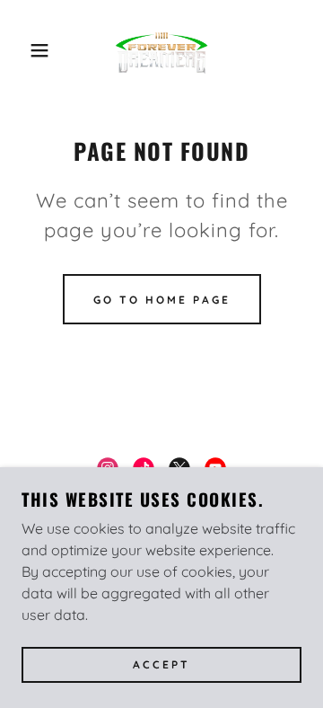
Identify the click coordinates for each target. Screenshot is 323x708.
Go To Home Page (162, 299)
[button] (26, 50)
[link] (161, 50)
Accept (161, 665)
